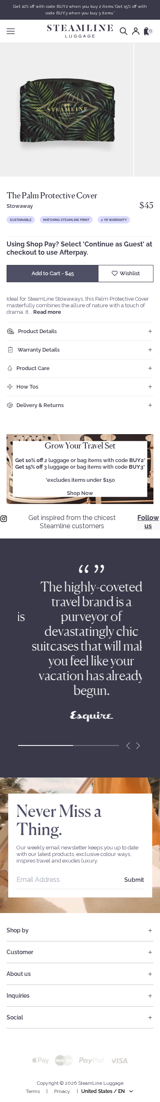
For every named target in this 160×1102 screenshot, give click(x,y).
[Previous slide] (128, 745)
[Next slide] (138, 745)
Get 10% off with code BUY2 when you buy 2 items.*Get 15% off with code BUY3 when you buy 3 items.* (80, 9)
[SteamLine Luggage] (80, 31)
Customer (20, 952)
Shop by (18, 930)
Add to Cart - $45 (53, 273)
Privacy (62, 1091)
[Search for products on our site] (124, 31)
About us (19, 974)
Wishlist (130, 273)
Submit (134, 880)
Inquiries (18, 995)
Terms (33, 1091)
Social (15, 1017)
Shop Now (80, 493)
